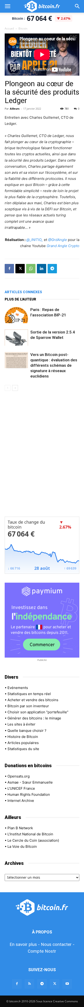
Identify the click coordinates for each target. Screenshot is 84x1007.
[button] (7, 6)
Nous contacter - (57, 944)
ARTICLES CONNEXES (23, 292)
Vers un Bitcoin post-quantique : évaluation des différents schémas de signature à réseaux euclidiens (53, 365)
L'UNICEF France (21, 788)
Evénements (17, 687)
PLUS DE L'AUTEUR (20, 299)
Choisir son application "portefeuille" (37, 712)
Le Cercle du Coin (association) (33, 840)
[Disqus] (42, 456)
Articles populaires (23, 742)
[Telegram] (52, 268)
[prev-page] (7, 388)
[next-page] (15, 388)
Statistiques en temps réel (29, 694)
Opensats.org (18, 776)
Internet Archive (20, 800)
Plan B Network (20, 828)
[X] (20, 268)
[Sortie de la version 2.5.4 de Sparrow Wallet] (16, 337)
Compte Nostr (42, 951)
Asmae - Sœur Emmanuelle (30, 782)
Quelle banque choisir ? (26, 730)
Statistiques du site (23, 749)
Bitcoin (22, 28)
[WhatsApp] (30, 268)
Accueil (9, 28)
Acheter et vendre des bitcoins (32, 700)
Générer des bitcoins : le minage (34, 718)
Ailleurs (14, 108)
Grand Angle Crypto (63, 246)
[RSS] (29, 983)
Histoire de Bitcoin (22, 736)
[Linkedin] (41, 268)
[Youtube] (67, 983)
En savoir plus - (25, 944)
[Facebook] (9, 268)
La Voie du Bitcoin (22, 846)
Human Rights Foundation (28, 794)
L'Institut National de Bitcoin (30, 834)
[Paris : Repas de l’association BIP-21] (16, 315)
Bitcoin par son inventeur (28, 706)
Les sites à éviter (21, 724)
